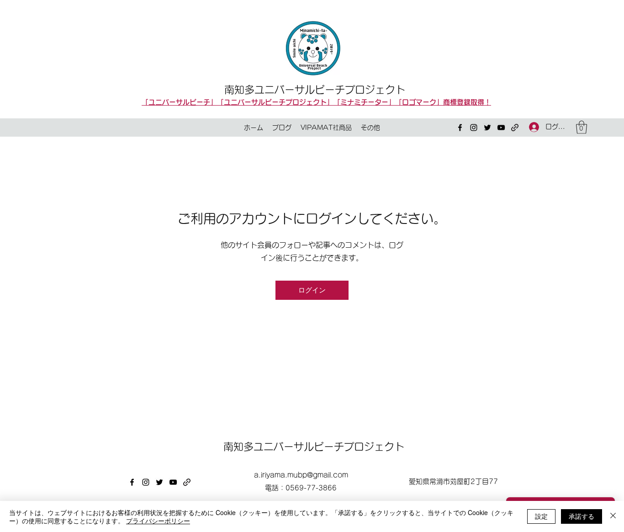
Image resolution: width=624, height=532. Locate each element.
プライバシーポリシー (158, 520)
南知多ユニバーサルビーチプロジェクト (314, 90)
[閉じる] (613, 516)
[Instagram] (473, 127)
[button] (581, 127)
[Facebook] (460, 127)
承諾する (581, 516)
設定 (541, 516)
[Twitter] (487, 127)
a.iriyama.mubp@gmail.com (301, 475)
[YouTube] (501, 127)
